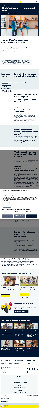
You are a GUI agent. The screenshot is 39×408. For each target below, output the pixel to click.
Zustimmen (32, 216)
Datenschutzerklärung (7, 207)
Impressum (25, 209)
